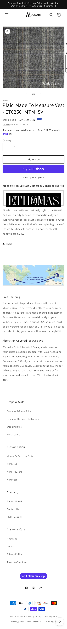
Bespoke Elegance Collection (23, 418)
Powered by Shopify (33, 616)
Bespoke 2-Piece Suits (19, 411)
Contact (11, 546)
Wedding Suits (15, 426)
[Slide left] (26, 94)
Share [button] (9, 243)
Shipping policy (52, 621)
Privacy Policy (14, 554)
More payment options (33, 177)
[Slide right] (41, 94)
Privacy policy (17, 621)
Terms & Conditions (18, 562)
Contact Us (13, 509)
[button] (7, 15)
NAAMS (20, 616)
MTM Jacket (13, 463)
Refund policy (51, 616)
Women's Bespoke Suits (20, 456)
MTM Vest (12, 479)
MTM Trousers (14, 471)
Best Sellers (13, 434)
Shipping (6, 124)
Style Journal (14, 516)
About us (12, 538)
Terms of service (34, 621)
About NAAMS (14, 501)
